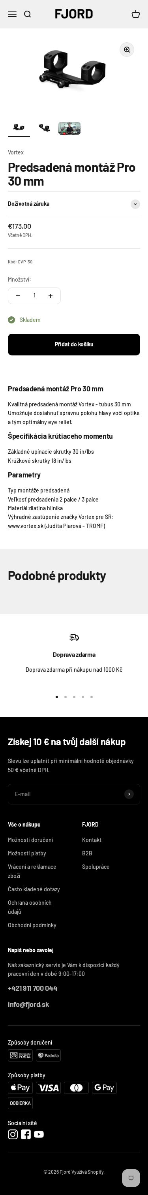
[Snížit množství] (18, 296)
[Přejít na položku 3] (69, 129)
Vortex (16, 152)
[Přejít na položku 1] (19, 129)
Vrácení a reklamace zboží (32, 871)
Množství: (19, 279)
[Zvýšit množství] (50, 296)
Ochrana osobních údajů (30, 907)
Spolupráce (96, 866)
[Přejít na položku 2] (44, 129)
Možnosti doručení (30, 839)
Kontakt (91, 839)
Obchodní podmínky (32, 925)
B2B (87, 853)
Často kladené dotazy (34, 889)
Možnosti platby (27, 853)
